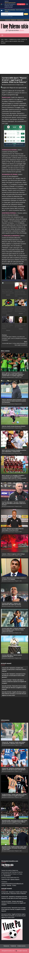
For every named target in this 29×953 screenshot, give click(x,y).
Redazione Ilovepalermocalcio (9, 84)
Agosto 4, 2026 (18, 658)
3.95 (11, 137)
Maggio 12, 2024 (20, 84)
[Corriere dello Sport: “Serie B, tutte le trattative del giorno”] (14, 644)
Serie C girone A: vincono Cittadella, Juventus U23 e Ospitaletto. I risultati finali (14, 450)
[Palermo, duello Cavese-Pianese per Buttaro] (14, 416)
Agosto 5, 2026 (18, 632)
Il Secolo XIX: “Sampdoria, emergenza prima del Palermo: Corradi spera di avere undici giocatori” (13, 675)
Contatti (3, 885)
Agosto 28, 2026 (19, 403)
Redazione (7, 20)
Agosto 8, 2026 (18, 606)
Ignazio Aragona (15, 879)
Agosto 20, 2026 (19, 506)
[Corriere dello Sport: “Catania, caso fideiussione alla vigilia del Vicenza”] (14, 593)
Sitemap (9, 885)
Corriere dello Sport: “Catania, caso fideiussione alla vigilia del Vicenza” (11, 603)
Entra (26, 14)
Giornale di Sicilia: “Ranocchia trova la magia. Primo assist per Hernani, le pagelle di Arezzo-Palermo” (14, 687)
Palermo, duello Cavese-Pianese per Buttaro (13, 426)
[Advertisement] (14, 59)
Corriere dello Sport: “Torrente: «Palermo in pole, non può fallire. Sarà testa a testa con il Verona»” (14, 503)
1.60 (8, 137)
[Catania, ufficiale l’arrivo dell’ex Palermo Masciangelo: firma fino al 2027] (14, 518)
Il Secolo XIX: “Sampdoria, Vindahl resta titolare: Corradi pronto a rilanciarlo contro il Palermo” (14, 669)
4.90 (14, 137)
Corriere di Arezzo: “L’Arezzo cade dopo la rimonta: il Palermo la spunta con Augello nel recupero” (14, 681)
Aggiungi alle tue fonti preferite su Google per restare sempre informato (11, 4)
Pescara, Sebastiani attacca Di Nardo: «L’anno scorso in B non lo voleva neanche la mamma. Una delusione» (14, 401)
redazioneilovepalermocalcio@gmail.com (12, 883)
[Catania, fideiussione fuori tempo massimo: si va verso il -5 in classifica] (14, 567)
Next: (14, 343)
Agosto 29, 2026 (19, 377)
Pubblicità (13, 20)
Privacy (14, 885)
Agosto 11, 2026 (19, 580)
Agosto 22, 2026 (19, 453)
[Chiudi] (3, 4)
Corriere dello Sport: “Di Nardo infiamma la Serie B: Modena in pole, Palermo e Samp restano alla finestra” (13, 630)
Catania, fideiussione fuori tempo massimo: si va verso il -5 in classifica (14, 578)
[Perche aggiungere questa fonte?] (27, 4)
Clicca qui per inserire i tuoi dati (6, 16)
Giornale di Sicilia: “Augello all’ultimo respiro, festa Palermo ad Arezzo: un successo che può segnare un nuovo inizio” (14, 693)
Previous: (14, 337)
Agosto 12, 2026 (19, 555)
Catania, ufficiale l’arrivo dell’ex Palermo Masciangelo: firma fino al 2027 (13, 529)
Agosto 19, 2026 (19, 531)
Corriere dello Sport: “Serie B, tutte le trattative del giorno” (12, 655)
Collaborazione (20, 20)
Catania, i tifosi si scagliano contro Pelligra (13, 554)
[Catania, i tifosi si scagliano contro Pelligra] (14, 543)
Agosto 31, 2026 (19, 745)
